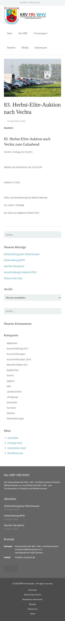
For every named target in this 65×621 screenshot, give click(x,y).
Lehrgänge (12, 396)
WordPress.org (15, 453)
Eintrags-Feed (14, 442)
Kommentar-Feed (16, 447)
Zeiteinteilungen (15, 418)
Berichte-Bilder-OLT (17, 364)
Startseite (12, 402)
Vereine (11, 413)
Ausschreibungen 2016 (19, 359)
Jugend (10, 380)
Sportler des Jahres (14, 266)
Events (10, 375)
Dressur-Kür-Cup (13, 278)
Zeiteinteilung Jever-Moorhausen (21, 254)
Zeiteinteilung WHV (14, 260)
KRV (9, 386)
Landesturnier (14, 391)
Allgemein (12, 343)
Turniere (11, 407)
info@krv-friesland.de (30, 2)
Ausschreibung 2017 (17, 348)
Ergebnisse (12, 370)
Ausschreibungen (16, 353)
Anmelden (12, 437)
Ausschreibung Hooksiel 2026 (20, 272)
